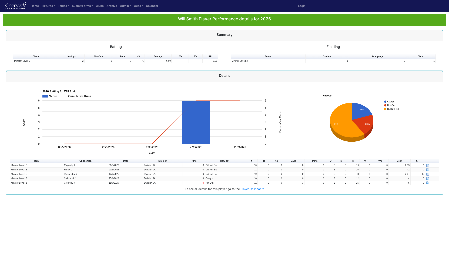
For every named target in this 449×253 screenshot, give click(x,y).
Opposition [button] (85, 161)
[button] (432, 161)
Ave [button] (380, 161)
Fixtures (47, 6)
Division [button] (162, 161)
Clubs (100, 6)
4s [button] (264, 161)
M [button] (341, 161)
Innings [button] (72, 56)
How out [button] (224, 161)
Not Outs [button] (98, 56)
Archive (111, 6)
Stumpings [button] (377, 56)
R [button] (353, 161)
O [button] (330, 161)
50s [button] (195, 56)
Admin (124, 6)
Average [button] (158, 56)
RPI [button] (210, 56)
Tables (62, 6)
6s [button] (276, 161)
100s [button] (179, 56)
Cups (137, 6)
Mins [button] (314, 161)
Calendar (152, 6)
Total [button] (420, 56)
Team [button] (36, 56)
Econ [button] (399, 161)
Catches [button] (327, 56)
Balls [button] (293, 161)
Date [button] (125, 161)
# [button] (251, 161)
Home (35, 6)
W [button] (365, 161)
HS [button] (138, 56)
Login (302, 6)
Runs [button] (122, 56)
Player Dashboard (252, 189)
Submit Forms (81, 6)
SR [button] (417, 161)
